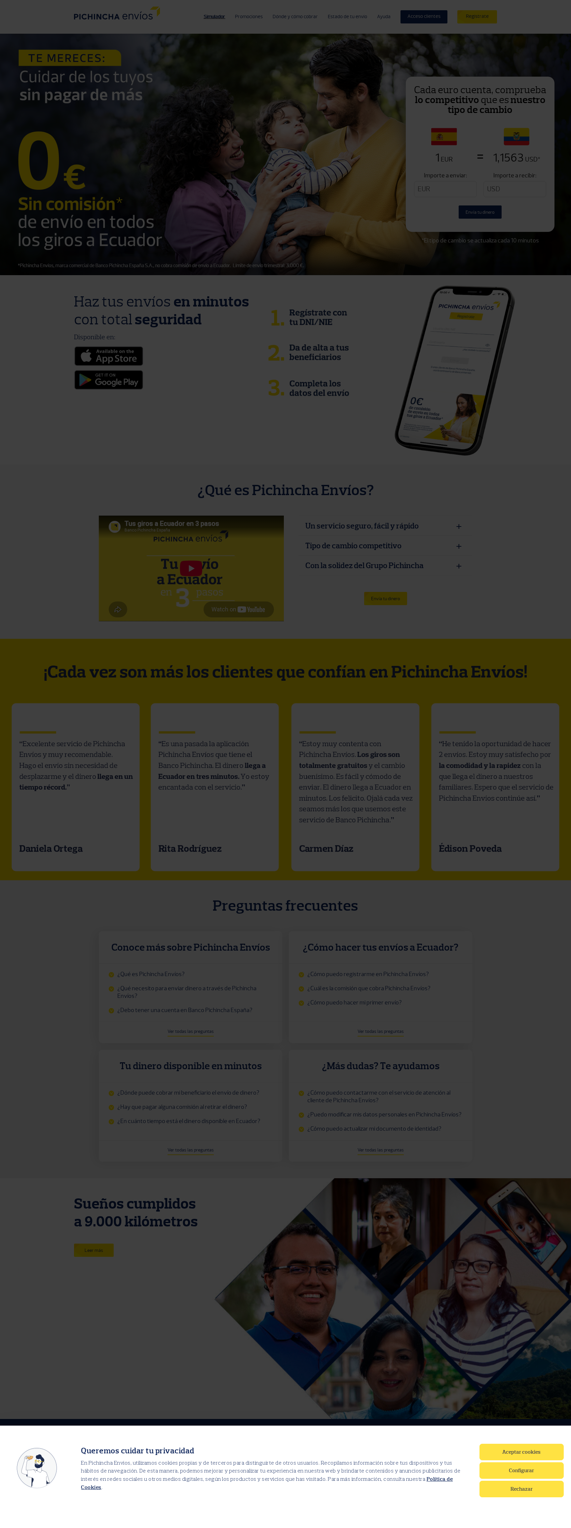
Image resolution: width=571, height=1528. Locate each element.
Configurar (521, 1470)
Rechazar (522, 1489)
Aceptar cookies (521, 1452)
